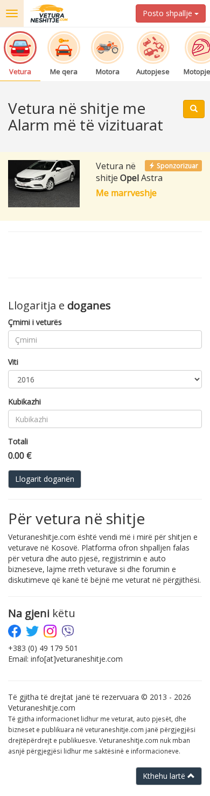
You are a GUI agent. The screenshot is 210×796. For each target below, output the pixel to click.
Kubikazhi (24, 401)
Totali (18, 441)
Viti (13, 362)
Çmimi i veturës (35, 322)
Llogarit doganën (44, 479)
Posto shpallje (168, 13)
